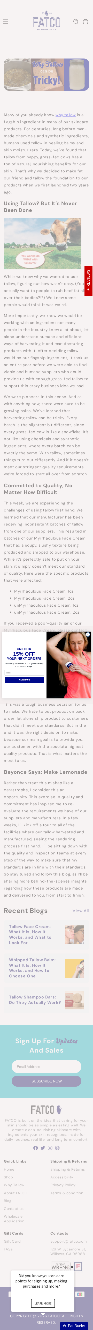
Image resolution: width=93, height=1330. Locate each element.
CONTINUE (24, 679)
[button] (49, 1326)
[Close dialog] (88, 635)
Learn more (43, 1303)
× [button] (72, 1266)
